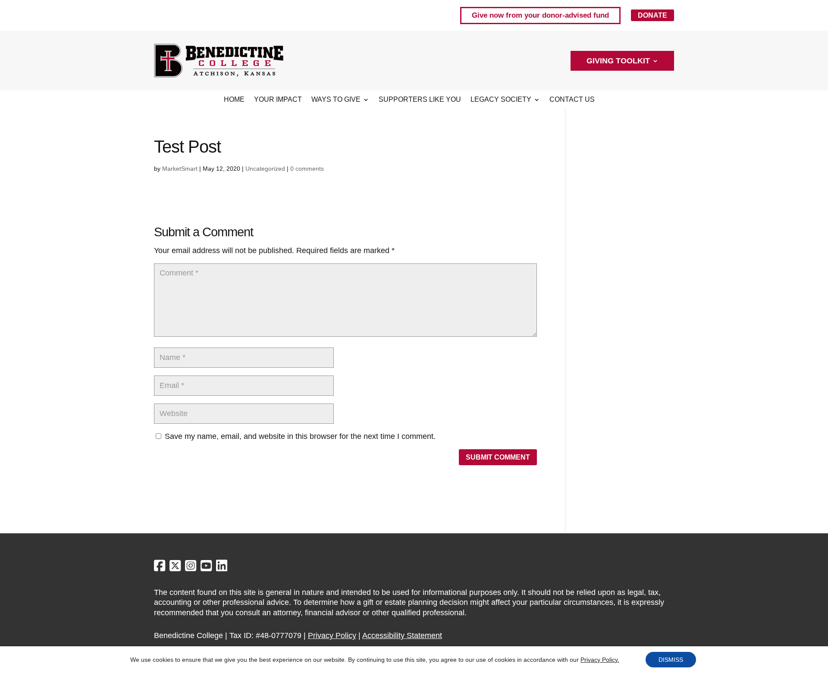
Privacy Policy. (599, 659)
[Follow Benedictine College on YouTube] (207, 567)
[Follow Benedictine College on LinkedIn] (221, 567)
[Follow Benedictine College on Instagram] (191, 567)
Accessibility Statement (402, 635)
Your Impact (278, 100)
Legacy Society (500, 100)
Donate (652, 15)
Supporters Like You (420, 100)
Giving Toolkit (618, 61)
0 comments (307, 168)
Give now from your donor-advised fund (540, 15)
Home (234, 100)
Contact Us (572, 100)
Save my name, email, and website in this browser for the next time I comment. (300, 436)
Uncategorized (265, 168)
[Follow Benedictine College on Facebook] (160, 567)
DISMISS (671, 659)
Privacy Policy (332, 635)
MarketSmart (180, 168)
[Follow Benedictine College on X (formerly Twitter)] (176, 567)
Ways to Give (336, 100)
